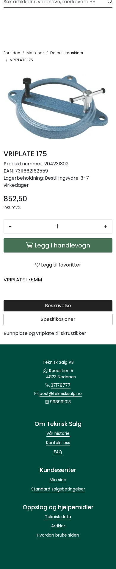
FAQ (58, 452)
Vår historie (58, 433)
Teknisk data (58, 517)
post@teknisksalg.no (61, 393)
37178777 (60, 385)
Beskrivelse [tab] (58, 305)
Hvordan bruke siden (58, 535)
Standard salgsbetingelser (58, 489)
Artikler (58, 526)
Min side (58, 480)
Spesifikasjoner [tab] (58, 319)
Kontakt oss (58, 443)
